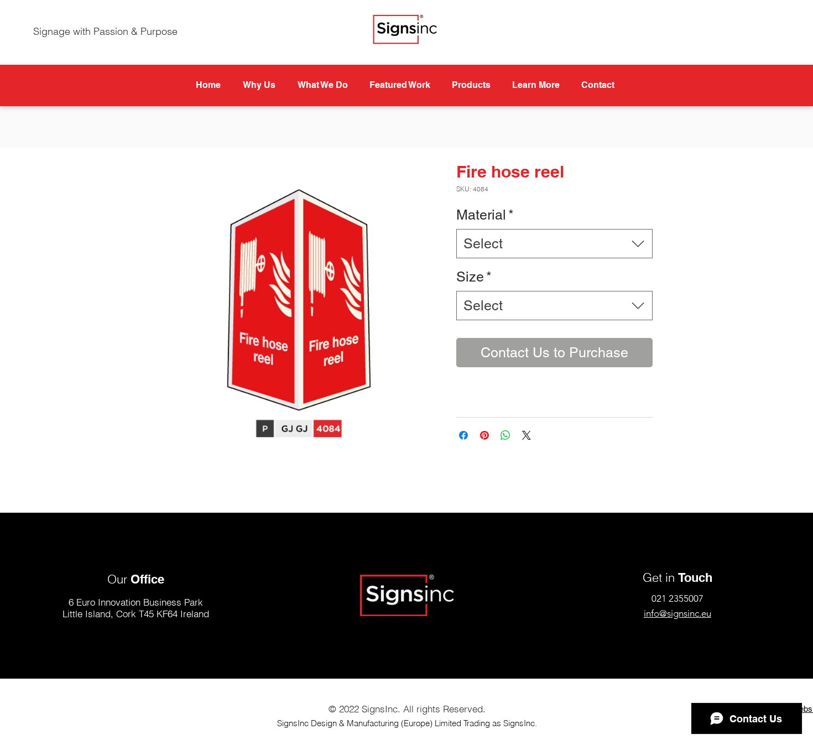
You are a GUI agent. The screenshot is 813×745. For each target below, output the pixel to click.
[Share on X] (526, 435)
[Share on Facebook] (463, 435)
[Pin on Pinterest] (484, 435)
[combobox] (554, 243)
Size (474, 277)
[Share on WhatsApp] (505, 435)
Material (485, 215)
